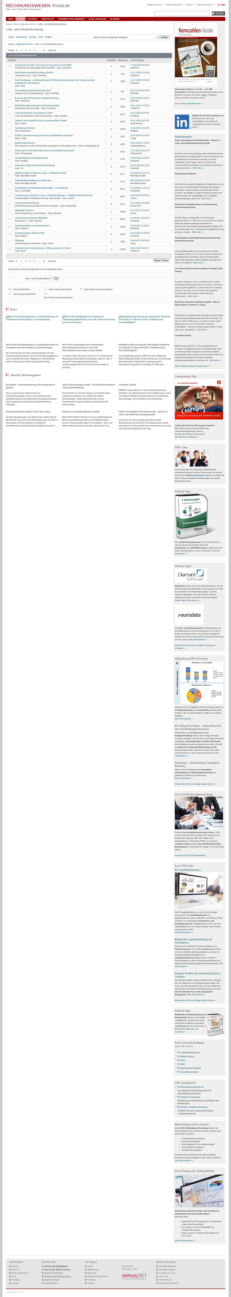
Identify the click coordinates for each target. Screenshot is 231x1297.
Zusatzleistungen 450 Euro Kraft (29, 233)
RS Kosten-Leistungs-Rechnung (192, 1107)
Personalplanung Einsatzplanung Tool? (33, 90)
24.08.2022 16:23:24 (139, 158)
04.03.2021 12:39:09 (139, 233)
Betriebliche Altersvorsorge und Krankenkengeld (37, 105)
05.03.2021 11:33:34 (139, 225)
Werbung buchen (205, 5)
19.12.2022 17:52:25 (139, 143)
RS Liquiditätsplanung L (188, 869)
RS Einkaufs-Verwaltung (189, 1097)
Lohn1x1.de (163, 1276)
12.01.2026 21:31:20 (139, 72)
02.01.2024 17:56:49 (139, 105)
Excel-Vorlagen (97, 19)
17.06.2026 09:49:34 (139, 65)
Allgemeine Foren (28, 24)
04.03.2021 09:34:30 (139, 240)
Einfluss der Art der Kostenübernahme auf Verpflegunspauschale (44, 150)
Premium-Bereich (174, 5)
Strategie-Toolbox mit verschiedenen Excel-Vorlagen (198, 974)
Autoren (189, 5)
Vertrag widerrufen (57, 1269)
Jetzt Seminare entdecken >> (187, 437)
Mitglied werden (154, 5)
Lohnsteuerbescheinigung (27, 203)
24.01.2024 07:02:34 (139, 98)
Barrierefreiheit (53, 1273)
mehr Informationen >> (184, 1160)
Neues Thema (161, 260)
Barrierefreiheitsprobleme (97, 1276)
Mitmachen (91, 1273)
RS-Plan (181, 1060)
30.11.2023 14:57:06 (139, 113)
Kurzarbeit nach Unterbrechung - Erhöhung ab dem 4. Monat (43, 248)
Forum (20, 19)
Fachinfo (32, 19)
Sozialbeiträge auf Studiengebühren (31, 158)
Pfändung (19, 240)
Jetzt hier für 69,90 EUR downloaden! (190, 855)
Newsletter (91, 1280)
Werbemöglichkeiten (20, 1273)
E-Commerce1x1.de (167, 1273)
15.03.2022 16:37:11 (139, 173)
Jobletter (91, 1283)
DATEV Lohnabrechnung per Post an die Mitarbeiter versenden (44, 135)
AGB (14, 1276)
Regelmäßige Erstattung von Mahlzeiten (33, 180)
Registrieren (21, 37)
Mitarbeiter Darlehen (24, 210)
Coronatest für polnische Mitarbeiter (31, 218)
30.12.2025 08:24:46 (139, 90)
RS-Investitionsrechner (188, 1072)
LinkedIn (15, 1283)
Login (222, 5)
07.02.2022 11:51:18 (139, 188)
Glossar (114, 19)
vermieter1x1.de (165, 1280)
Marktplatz (47, 19)
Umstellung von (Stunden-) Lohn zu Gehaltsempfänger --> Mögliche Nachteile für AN (54, 195)
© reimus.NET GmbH (15, 1292)
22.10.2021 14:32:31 (139, 210)
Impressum (51, 1283)
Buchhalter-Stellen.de (167, 1266)
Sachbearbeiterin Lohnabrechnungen (32, 225)
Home (8, 24)
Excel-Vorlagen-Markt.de (169, 1283)
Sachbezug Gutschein (25, 128)
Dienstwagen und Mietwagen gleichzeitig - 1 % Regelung (41, 188)
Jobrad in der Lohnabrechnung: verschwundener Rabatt (40, 120)
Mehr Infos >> (198, 168)
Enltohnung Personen (25, 143)
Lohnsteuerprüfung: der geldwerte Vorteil (33, 113)
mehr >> (199, 104)
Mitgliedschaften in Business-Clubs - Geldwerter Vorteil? (40, 173)
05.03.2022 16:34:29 (139, 180)
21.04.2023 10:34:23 (139, 135)
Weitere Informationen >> (185, 1240)
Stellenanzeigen (183, 136)
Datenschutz (51, 1279)
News (10, 19)
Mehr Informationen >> (191, 600)
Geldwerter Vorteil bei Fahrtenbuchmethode (35, 165)
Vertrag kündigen (56, 1266)
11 (44, 50)
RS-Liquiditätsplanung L (189, 1052)
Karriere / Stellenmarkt (71, 19)
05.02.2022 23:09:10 (139, 195)
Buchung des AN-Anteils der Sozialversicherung (37, 98)
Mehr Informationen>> (196, 995)
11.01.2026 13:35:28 (139, 80)
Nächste (52, 50)
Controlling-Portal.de (167, 1270)
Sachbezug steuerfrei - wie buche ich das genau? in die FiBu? (43, 65)
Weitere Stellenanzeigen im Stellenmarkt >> (192, 366)
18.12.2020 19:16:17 (139, 248)
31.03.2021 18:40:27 (139, 218)
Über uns (15, 1270)
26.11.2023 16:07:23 (139, 120)
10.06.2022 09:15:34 (139, 165)
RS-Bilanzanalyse (186, 1056)
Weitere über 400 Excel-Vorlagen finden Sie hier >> (195, 784)
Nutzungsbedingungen (57, 1276)
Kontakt (15, 1266)
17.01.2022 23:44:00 (139, 203)
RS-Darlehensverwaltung (189, 1068)
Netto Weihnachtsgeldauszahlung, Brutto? (34, 72)
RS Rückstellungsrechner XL (191, 1087)
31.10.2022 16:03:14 (139, 150)
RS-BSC (181, 1064)
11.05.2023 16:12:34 (139, 128)
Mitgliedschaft (93, 1270)
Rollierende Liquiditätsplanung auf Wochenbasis (193, 940)
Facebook (16, 1280)
